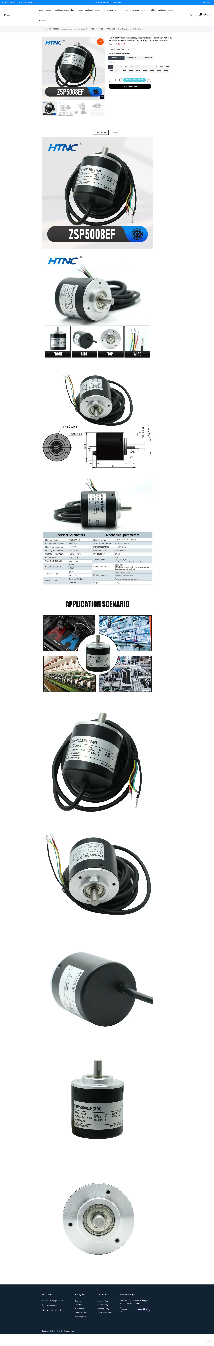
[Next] (101, 68)
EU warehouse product (112, 10)
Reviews (114, 132)
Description (101, 132)
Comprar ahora (130, 86)
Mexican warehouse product (136, 10)
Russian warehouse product (89, 10)
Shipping (112, 49)
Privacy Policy (103, 1301)
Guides (42, 20)
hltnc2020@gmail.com (29, 2)
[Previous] (45, 68)
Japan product (45, 10)
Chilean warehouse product (162, 10)
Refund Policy (103, 1305)
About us (78, 1305)
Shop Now (117, 2)
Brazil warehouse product (64, 10)
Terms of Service (81, 1313)
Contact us (79, 1309)
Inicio (44, 29)
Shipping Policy (103, 1309)
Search (78, 1301)
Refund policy (80, 1316)
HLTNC (6, 15)
